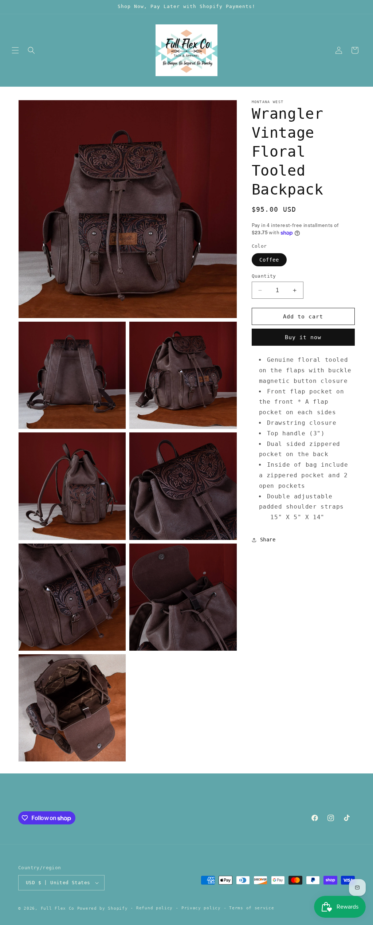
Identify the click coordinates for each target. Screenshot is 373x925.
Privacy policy (201, 908)
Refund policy (154, 908)
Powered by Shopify (102, 908)
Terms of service (251, 908)
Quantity (264, 276)
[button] (15, 50)
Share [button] (268, 539)
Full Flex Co (57, 908)
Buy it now (303, 337)
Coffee (269, 260)
